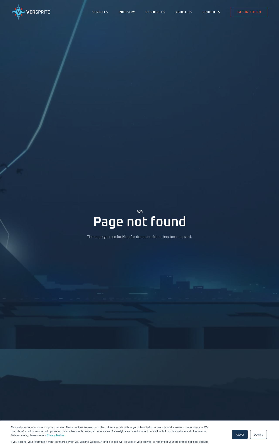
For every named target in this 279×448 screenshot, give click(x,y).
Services (100, 12)
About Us (183, 12)
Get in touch (249, 12)
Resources (155, 12)
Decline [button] (258, 434)
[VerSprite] (30, 12)
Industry (127, 12)
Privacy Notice (55, 435)
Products (211, 12)
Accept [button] (240, 434)
